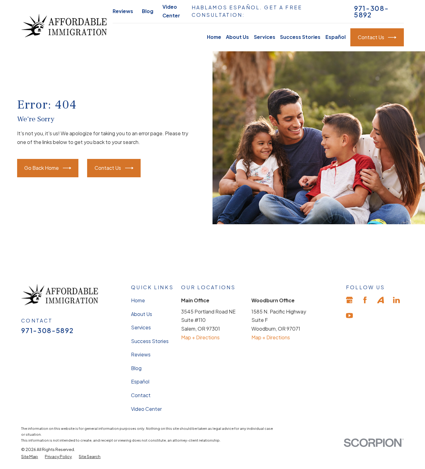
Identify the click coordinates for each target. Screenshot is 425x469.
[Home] (64, 25)
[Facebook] (365, 299)
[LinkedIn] (396, 299)
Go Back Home (41, 168)
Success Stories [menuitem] (300, 37)
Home (138, 300)
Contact (141, 395)
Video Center (146, 409)
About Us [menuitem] (237, 37)
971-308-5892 (371, 11)
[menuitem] (29, 456)
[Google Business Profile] (349, 299)
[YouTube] (349, 315)
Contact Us (371, 37)
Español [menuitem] (335, 37)
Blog (147, 11)
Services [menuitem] (264, 37)
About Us (141, 314)
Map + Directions (200, 337)
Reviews (123, 11)
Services (141, 328)
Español (140, 382)
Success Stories (150, 341)
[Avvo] (380, 299)
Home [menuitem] (214, 37)
